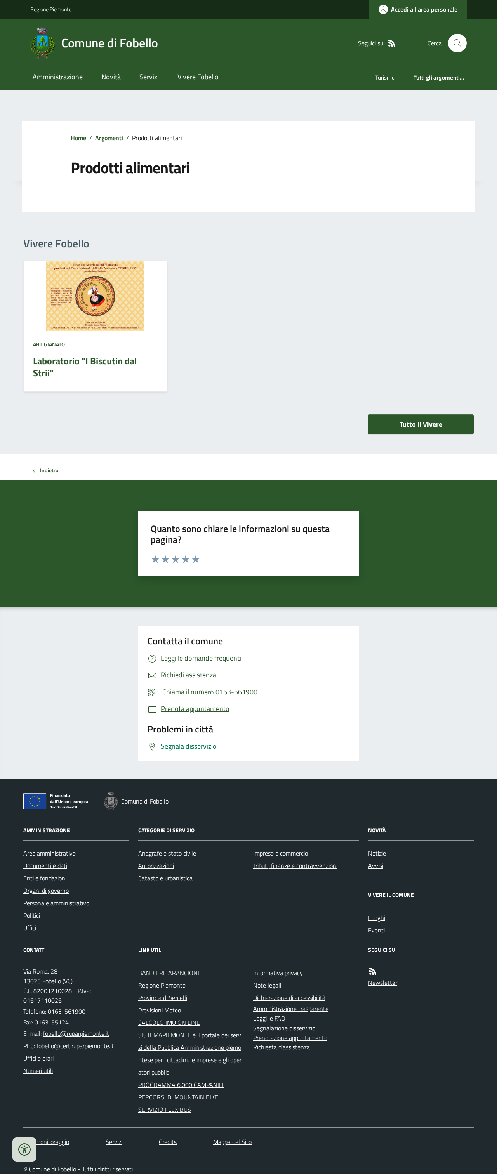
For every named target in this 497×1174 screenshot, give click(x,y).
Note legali (267, 985)
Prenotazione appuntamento (290, 1037)
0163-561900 (66, 1011)
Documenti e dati (45, 865)
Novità (111, 76)
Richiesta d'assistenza (281, 1047)
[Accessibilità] (24, 1149)
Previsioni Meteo (159, 1010)
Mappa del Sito (232, 1141)
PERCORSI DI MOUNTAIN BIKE (178, 1097)
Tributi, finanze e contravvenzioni (295, 865)
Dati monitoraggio (46, 1141)
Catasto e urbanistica (165, 878)
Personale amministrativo (56, 903)
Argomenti (109, 138)
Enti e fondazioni (44, 878)
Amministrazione (58, 76)
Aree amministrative (49, 853)
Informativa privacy (278, 972)
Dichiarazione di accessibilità (289, 997)
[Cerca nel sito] (454, 43)
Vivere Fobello (198, 76)
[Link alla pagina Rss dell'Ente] (372, 971)
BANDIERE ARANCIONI (168, 972)
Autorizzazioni (156, 865)
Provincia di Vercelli (162, 997)
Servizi (149, 76)
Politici (31, 915)
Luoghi (376, 917)
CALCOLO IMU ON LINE (169, 1022)
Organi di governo (46, 890)
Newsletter (382, 982)
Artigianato (49, 344)
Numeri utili (38, 1070)
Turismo (385, 77)
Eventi (376, 930)
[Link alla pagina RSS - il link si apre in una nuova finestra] (391, 43)
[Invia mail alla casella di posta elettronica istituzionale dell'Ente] (76, 1033)
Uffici (29, 927)
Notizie (377, 853)
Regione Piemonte (50, 9)
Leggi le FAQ (269, 1018)
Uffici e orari (38, 1058)
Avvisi (375, 865)
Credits (168, 1141)
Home (78, 138)
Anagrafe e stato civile (167, 853)
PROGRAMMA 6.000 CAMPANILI (181, 1084)
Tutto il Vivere (421, 424)
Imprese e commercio (280, 853)
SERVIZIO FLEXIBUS (164, 1109)
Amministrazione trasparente (290, 1008)
